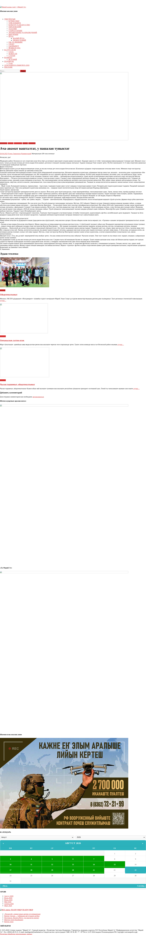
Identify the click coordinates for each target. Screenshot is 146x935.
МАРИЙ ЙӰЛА (18, 38)
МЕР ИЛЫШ (13, 34)
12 (52, 864)
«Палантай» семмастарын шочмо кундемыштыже (22, 914)
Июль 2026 (8, 898)
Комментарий (26, 154)
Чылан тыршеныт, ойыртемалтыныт (17, 384)
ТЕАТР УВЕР (27, 910)
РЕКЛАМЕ (8, 67)
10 (10, 864)
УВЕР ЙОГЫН (9, 19)
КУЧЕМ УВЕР (14, 21)
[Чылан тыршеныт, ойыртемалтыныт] (73, 362)
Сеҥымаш (3, 143)
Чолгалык (31, 143)
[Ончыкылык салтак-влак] (73, 318)
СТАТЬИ (12, 56)
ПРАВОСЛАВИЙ (19, 40)
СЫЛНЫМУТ (14, 46)
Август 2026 (73, 843)
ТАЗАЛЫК (13, 29)
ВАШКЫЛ (8, 57)
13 (73, 864)
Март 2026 (8, 906)
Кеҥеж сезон (8, 922)
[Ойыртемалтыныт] (73, 272)
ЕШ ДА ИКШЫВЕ (16, 42)
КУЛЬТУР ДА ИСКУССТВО (19, 25)
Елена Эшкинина (14, 154)
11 (31, 864)
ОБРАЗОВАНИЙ (15, 27)
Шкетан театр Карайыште (13, 920)
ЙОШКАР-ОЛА (14, 48)
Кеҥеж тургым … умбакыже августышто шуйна (21, 916)
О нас (11, 63)
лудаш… (3, 301)
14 (94, 864)
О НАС (11, 52)
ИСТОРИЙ (13, 59)
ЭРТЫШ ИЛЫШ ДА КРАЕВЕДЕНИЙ (23, 32)
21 (94, 870)
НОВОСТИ (13, 54)
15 (115, 864)
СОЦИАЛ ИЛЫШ (15, 31)
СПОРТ (11, 44)
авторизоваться (38, 397)
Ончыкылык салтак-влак (12, 340)
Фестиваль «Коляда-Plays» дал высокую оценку (21, 918)
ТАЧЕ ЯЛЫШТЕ (15, 23)
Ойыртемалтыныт (8, 294)
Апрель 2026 (9, 904)
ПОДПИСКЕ (9, 61)
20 (73, 870)
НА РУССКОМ (10, 50)
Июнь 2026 (8, 900)
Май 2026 (7, 902)
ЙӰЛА (11, 36)
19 (52, 870)
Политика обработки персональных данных (16, 934)
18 (31, 870)
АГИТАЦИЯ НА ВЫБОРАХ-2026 (16, 65)
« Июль (4, 886)
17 (10, 870)
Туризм (25, 143)
